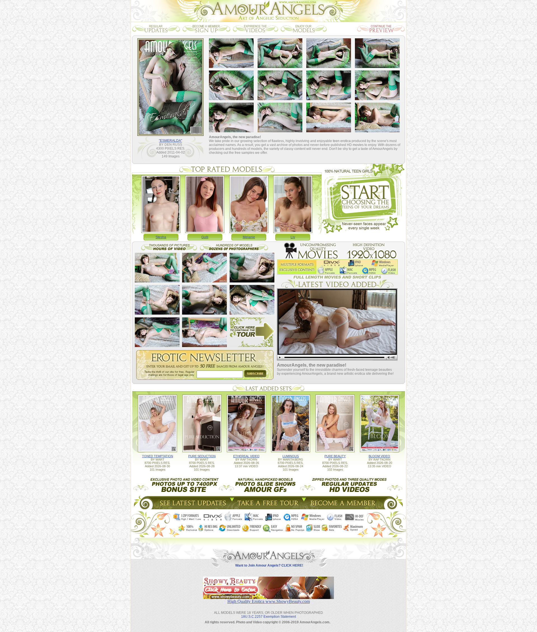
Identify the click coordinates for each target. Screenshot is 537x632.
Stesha (161, 237)
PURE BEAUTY (335, 456)
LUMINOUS (290, 456)
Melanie (249, 237)
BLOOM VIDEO (379, 456)
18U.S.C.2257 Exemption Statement (268, 617)
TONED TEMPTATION (157, 456)
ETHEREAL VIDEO (246, 456)
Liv (293, 237)
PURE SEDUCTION (202, 456)
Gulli (204, 237)
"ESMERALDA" (170, 141)
